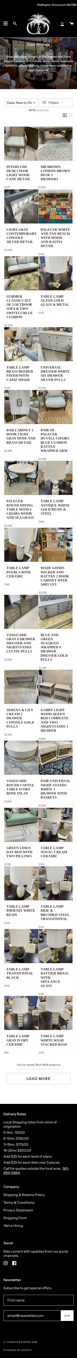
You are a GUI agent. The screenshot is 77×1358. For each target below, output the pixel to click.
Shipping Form (15, 1218)
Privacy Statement (18, 1210)
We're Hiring (13, 1225)
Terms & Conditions (19, 1202)
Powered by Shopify (18, 1350)
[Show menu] (5, 23)
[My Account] (62, 23)
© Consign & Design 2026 (20, 1342)
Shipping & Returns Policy (24, 1195)
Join (67, 1315)
